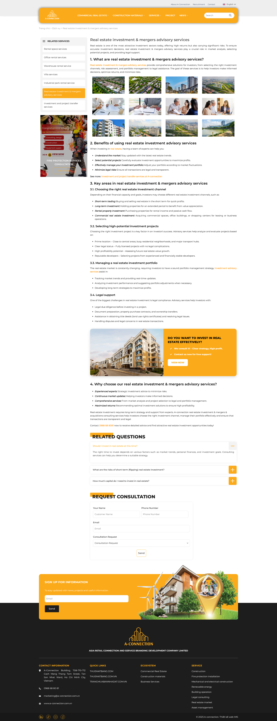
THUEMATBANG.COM (101, 671)
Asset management (202, 707)
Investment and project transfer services (61, 105)
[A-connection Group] (52, 14)
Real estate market (202, 702)
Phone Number (149, 508)
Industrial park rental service (59, 83)
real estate (116, 148)
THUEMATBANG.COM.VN (103, 676)
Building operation (202, 692)
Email (96, 522)
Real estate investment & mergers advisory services (62, 93)
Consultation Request (105, 536)
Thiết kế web (226, 717)
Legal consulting (200, 697)
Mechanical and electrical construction (212, 681)
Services (154, 15)
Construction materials (128, 15)
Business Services (150, 681)
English (230, 4)
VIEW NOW (177, 362)
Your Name (99, 508)
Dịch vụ (56, 28)
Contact (211, 4)
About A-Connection (180, 4)
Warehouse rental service (57, 66)
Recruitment (199, 4)
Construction (198, 671)
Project (170, 15)
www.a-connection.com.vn (58, 703)
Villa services (50, 74)
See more (63, 170)
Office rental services (55, 57)
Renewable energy (202, 686)
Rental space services (55, 49)
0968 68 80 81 (51, 688)
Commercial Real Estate (92, 15)
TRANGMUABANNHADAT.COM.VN (108, 681)
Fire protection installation (206, 676)
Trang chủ (44, 28)
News (182, 15)
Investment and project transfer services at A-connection (131, 176)
